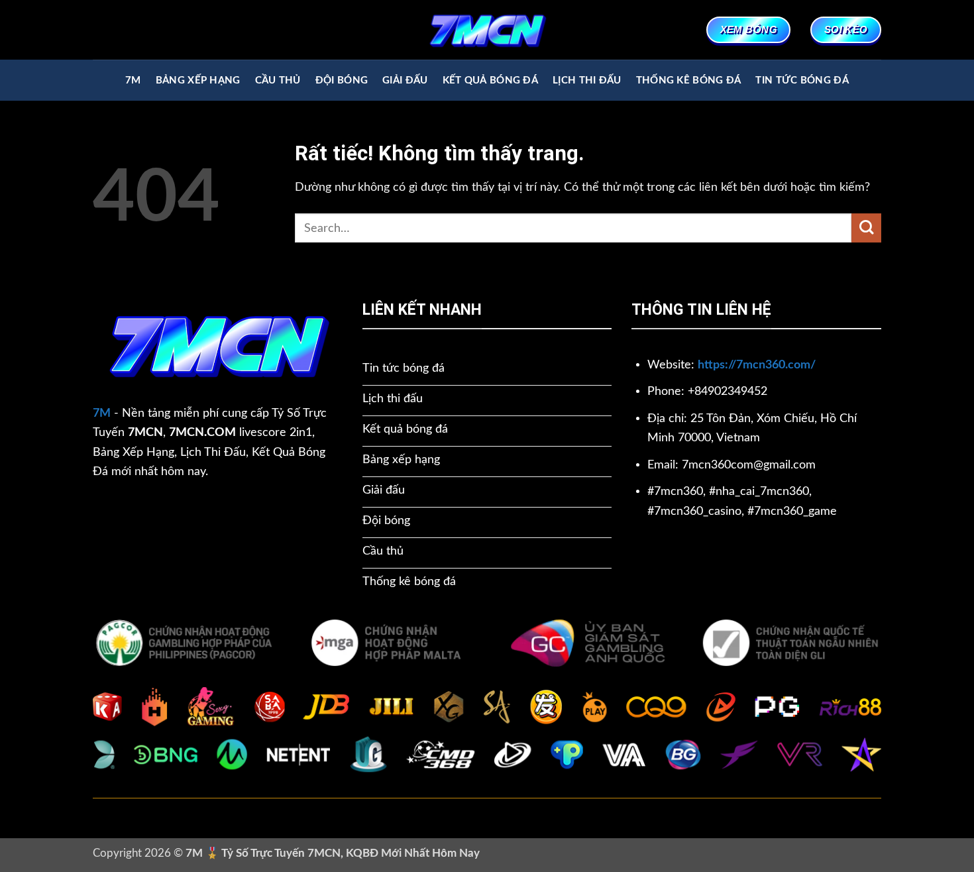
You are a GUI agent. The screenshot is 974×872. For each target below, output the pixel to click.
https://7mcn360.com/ (757, 364)
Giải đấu (404, 80)
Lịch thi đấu (587, 80)
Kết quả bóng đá (490, 80)
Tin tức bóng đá (801, 80)
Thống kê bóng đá (688, 80)
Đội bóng (341, 80)
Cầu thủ (278, 80)
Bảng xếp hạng (198, 80)
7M (133, 80)
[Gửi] (866, 228)
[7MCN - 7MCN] (487, 29)
